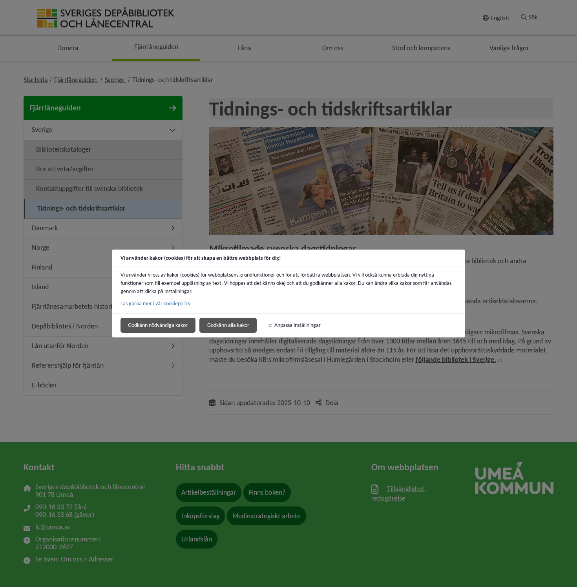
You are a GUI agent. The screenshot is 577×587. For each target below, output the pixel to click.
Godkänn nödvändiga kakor (158, 325)
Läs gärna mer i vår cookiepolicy (155, 303)
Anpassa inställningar (297, 325)
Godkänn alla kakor (228, 325)
